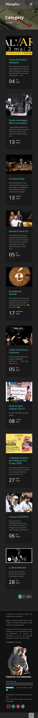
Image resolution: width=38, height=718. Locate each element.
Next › (29, 596)
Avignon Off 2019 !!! (18, 517)
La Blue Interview (17, 568)
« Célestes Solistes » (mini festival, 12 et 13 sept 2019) (19, 461)
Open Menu (31, 4)
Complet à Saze (16, 179)
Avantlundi (10, 642)
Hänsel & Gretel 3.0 (18, 231)
